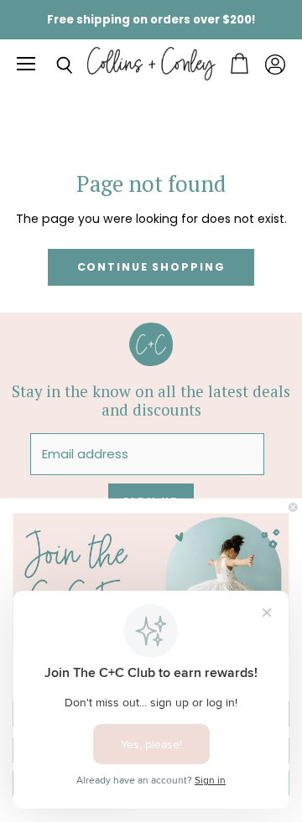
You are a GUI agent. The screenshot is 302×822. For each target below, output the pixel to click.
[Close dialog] (293, 507)
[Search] (52, 65)
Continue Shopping (151, 267)
